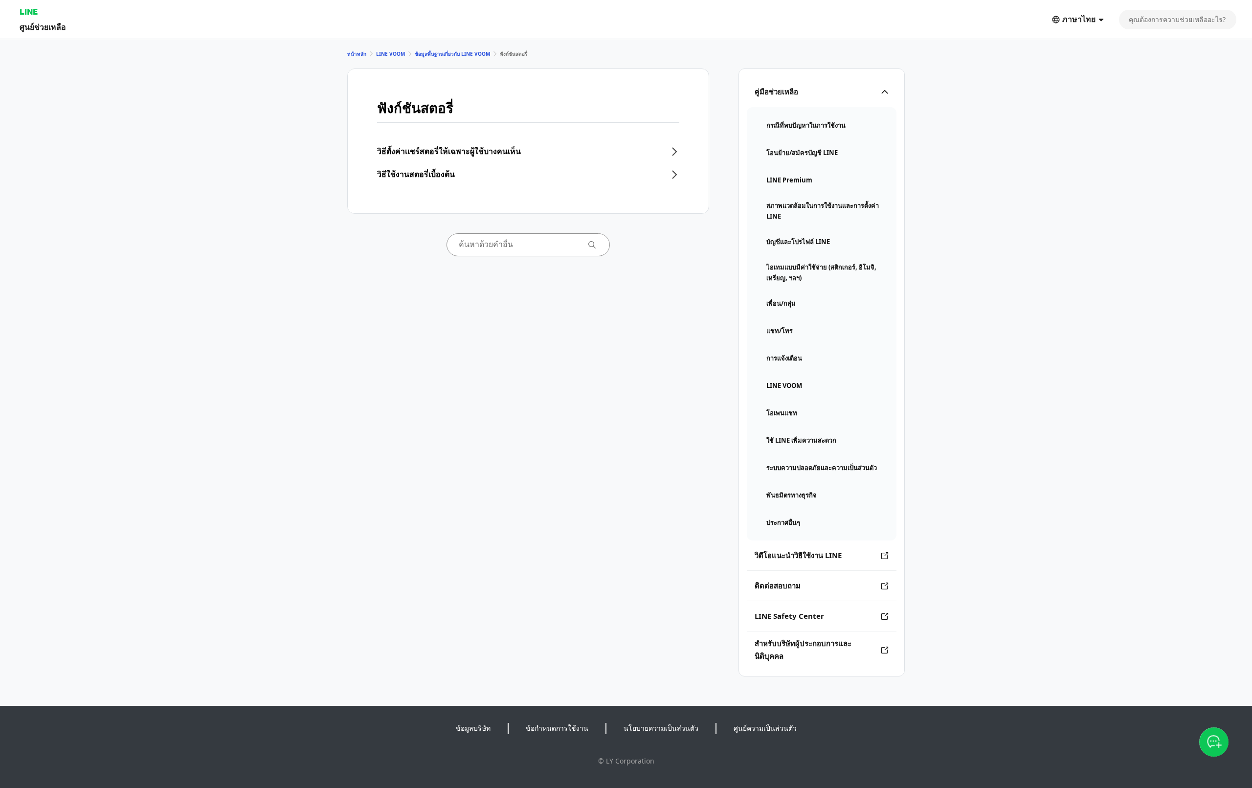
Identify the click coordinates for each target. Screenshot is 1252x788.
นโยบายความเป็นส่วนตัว (661, 728)
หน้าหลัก (356, 53)
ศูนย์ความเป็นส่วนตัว (765, 728)
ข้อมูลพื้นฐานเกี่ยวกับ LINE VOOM (452, 53)
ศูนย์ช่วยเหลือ (43, 27)
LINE (29, 11)
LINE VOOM (390, 53)
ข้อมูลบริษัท (473, 728)
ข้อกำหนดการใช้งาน (557, 728)
